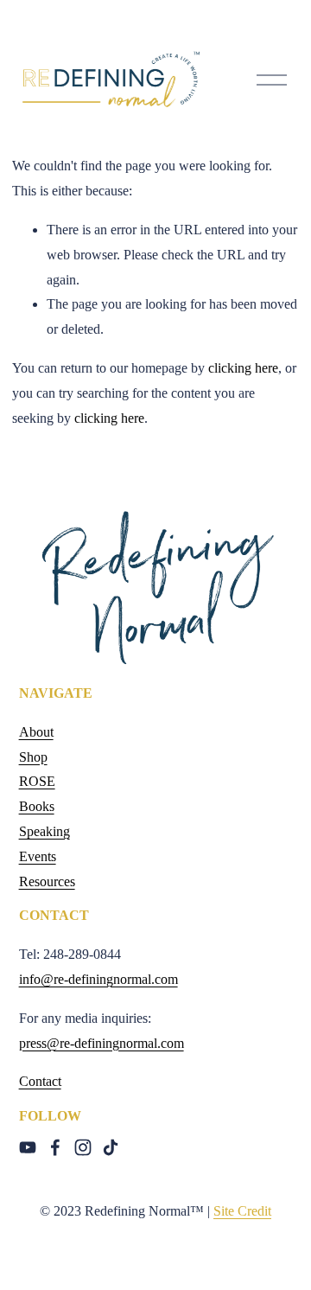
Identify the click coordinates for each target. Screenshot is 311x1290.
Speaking (44, 831)
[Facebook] (55, 1147)
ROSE (37, 781)
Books (36, 806)
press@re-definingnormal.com (101, 1043)
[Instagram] (83, 1147)
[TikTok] (110, 1147)
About (36, 732)
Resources (47, 881)
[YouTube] (27, 1147)
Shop (33, 757)
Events (37, 856)
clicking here (243, 368)
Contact (40, 1081)
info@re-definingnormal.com (98, 979)
